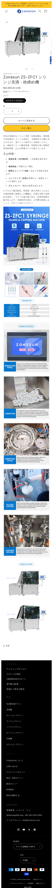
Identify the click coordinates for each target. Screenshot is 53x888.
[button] (6, 11)
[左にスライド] (21, 69)
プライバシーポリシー (17, 883)
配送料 (5, 91)
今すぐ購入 (26, 128)
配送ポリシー (40, 883)
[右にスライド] (32, 69)
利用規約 (31, 883)
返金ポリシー (37, 879)
